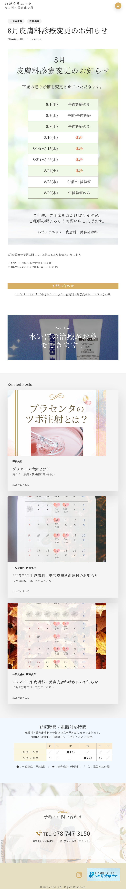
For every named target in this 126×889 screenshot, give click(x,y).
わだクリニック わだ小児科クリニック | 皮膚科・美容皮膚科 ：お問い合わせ (62, 294)
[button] (118, 5)
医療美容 (34, 21)
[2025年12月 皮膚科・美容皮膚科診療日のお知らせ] (63, 547)
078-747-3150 (66, 833)
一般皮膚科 (16, 21)
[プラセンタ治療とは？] (63, 440)
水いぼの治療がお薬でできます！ (63, 337)
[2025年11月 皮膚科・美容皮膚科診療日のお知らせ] (63, 653)
